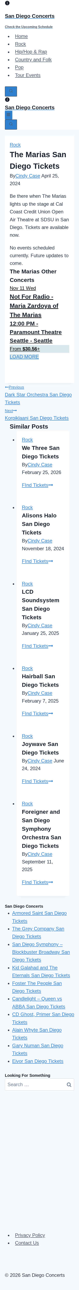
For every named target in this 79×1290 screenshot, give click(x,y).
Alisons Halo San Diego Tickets (39, 524)
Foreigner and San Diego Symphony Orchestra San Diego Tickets (41, 829)
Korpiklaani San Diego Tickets (37, 414)
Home (21, 36)
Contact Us (27, 1243)
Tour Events (28, 75)
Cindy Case (27, 175)
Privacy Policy (30, 1235)
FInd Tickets (37, 485)
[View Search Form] (11, 91)
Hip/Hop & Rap (31, 52)
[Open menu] (8, 115)
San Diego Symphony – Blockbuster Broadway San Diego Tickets (41, 952)
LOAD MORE (24, 356)
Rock (20, 44)
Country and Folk (33, 59)
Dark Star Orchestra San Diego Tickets (38, 395)
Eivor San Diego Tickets (37, 1061)
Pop (19, 67)
